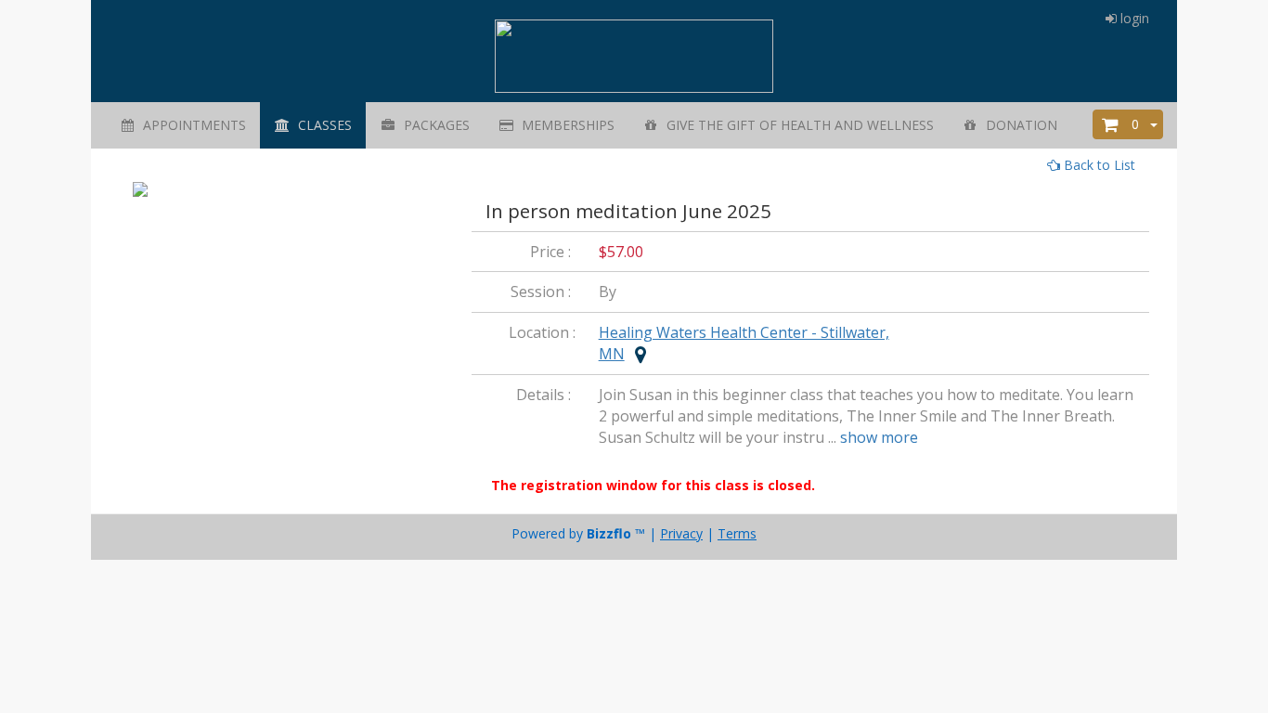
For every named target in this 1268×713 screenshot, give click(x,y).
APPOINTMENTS (191, 125)
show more (879, 437)
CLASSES (321, 125)
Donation (1017, 125)
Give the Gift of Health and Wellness (796, 125)
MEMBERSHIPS (564, 125)
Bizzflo (609, 533)
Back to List (1097, 165)
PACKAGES (433, 125)
